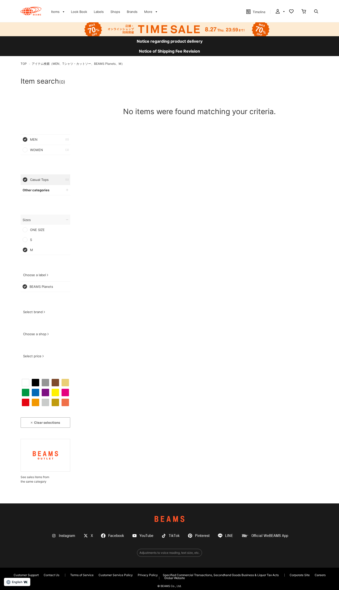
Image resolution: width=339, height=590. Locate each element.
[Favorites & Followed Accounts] (291, 12)
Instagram (67, 536)
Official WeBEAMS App (269, 536)
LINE (229, 536)
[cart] (304, 12)
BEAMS (169, 519)
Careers (320, 575)
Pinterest (202, 536)
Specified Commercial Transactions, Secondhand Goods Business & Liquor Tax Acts (221, 575)
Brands (132, 12)
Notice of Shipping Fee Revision (169, 51)
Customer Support (26, 575)
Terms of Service (82, 575)
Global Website (174, 578)
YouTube (146, 536)
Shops (115, 12)
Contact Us (51, 575)
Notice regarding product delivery (170, 41)
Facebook (116, 536)
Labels (99, 12)
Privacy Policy (148, 575)
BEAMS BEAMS (30, 11)
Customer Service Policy (116, 575)
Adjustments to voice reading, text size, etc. (169, 553)
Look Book (79, 12)
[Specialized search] (316, 12)
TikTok (174, 536)
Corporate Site (300, 575)
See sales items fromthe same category (35, 479)
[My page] (280, 12)
